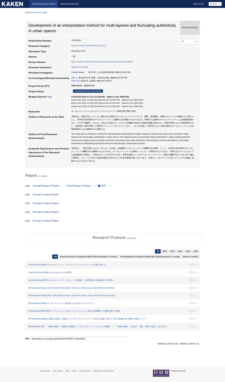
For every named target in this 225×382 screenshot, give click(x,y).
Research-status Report (46, 194)
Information (45, 371)
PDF (103, 185)
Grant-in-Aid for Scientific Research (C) (88, 45)
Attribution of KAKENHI (103, 371)
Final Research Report (79, 185)
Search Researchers (69, 4)
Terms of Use (85, 371)
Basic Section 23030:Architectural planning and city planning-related (102, 62)
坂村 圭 (74, 78)
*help (49, 97)
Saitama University (79, 67)
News (74, 371)
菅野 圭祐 (75, 81)
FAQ (67, 371)
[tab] (114, 237)
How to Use (198, 4)
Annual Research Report (46, 185)
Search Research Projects (44, 4)
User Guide (58, 371)
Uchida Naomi (77, 72)
